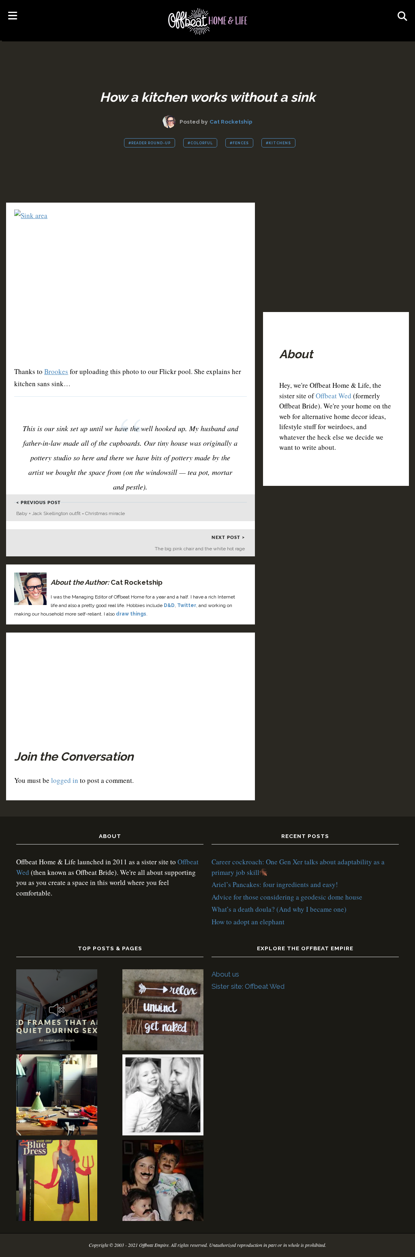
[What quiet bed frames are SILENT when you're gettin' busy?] (56, 1011)
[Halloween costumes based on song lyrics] (56, 1182)
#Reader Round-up (149, 143)
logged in (64, 780)
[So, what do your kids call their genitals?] (162, 1182)
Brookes (56, 371)
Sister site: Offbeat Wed (248, 986)
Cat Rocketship (231, 121)
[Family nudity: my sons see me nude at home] (162, 1011)
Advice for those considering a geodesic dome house (287, 897)
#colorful (200, 143)
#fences (239, 143)
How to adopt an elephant (248, 921)
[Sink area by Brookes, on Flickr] (30, 215)
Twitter (186, 605)
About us (225, 974)
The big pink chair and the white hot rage (200, 549)
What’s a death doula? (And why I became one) (279, 909)
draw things (131, 614)
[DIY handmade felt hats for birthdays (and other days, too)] (56, 1096)
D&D (169, 605)
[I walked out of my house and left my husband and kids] (162, 1096)
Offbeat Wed (333, 395)
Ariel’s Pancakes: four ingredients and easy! (275, 884)
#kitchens (278, 143)
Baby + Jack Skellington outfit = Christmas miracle (70, 513)
